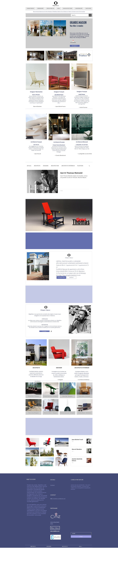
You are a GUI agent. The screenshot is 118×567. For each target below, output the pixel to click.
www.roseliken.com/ (55, 531)
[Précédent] (27, 215)
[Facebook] (51, 331)
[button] (89, 166)
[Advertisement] (41, 557)
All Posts (29, 165)
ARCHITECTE (37, 165)
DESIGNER (45, 165)
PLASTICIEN (80, 165)
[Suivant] (90, 215)
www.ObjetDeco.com (32, 510)
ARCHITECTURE (55, 165)
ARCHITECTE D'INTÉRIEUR (68, 165)
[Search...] (90, 15)
